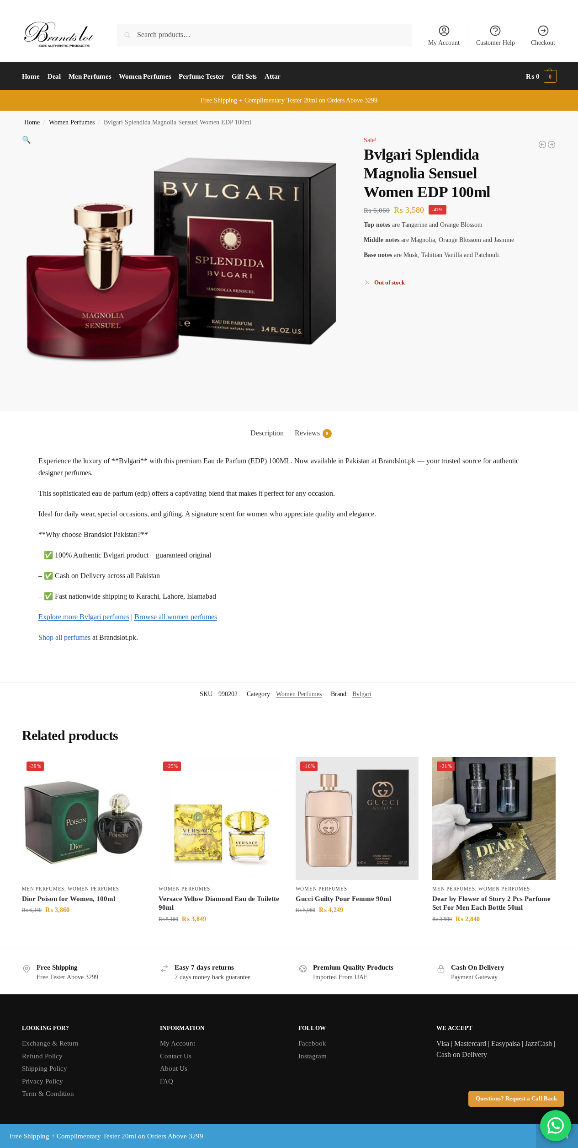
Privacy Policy (42, 1081)
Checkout (543, 42)
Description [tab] (267, 433)
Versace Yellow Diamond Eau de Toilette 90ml (219, 903)
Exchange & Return (50, 1043)
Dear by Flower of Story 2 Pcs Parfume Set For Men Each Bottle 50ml (491, 903)
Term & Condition (48, 1093)
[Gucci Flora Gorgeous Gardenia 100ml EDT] (542, 144)
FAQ (166, 1081)
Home (32, 122)
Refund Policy (42, 1056)
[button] (541, 76)
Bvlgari (361, 694)
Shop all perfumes (64, 637)
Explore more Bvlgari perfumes (83, 617)
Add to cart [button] (83, 929)
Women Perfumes (72, 122)
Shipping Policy (44, 1068)
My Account (444, 42)
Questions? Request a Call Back (516, 1098)
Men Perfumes (43, 888)
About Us (173, 1068)
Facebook (312, 1043)
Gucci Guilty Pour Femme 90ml (343, 898)
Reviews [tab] (312, 433)
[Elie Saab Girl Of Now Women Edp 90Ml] (551, 144)
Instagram (312, 1056)
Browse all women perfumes (175, 617)
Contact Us (175, 1056)
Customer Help (495, 42)
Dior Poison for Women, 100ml (68, 898)
